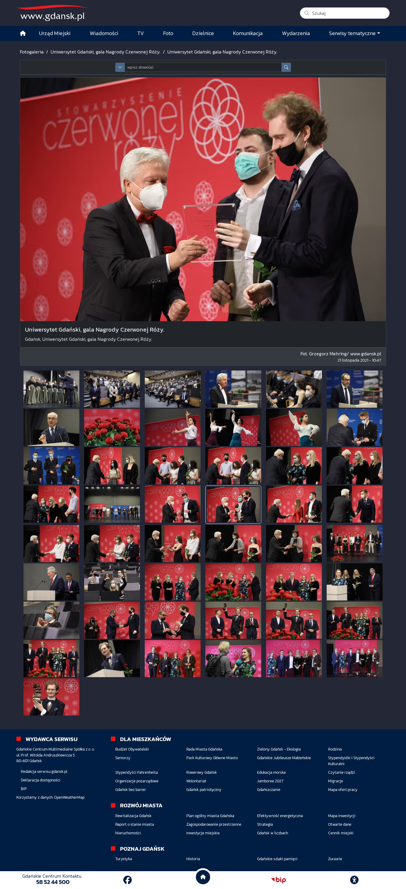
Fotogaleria (32, 51)
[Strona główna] (22, 33)
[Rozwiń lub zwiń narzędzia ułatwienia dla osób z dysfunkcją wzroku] (354, 880)
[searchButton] (286, 67)
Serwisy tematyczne (352, 33)
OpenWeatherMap (69, 797)
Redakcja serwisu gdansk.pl (44, 771)
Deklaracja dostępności (40, 780)
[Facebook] (127, 880)
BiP (24, 789)
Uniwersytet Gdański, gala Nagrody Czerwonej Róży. (105, 51)
